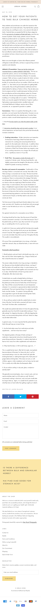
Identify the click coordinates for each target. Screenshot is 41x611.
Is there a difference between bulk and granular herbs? (20, 470)
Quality (4, 536)
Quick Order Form (7, 555)
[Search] (35, 6)
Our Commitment (7, 548)
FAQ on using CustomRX (9, 542)
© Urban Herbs (20, 588)
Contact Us (5, 533)
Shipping (4, 551)
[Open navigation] (3, 6)
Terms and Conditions (8, 539)
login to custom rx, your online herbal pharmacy (20, 2)
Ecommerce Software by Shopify (20, 591)
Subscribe (9, 578)
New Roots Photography (30, 522)
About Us (4, 545)
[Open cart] (38, 6)
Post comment (11, 448)
